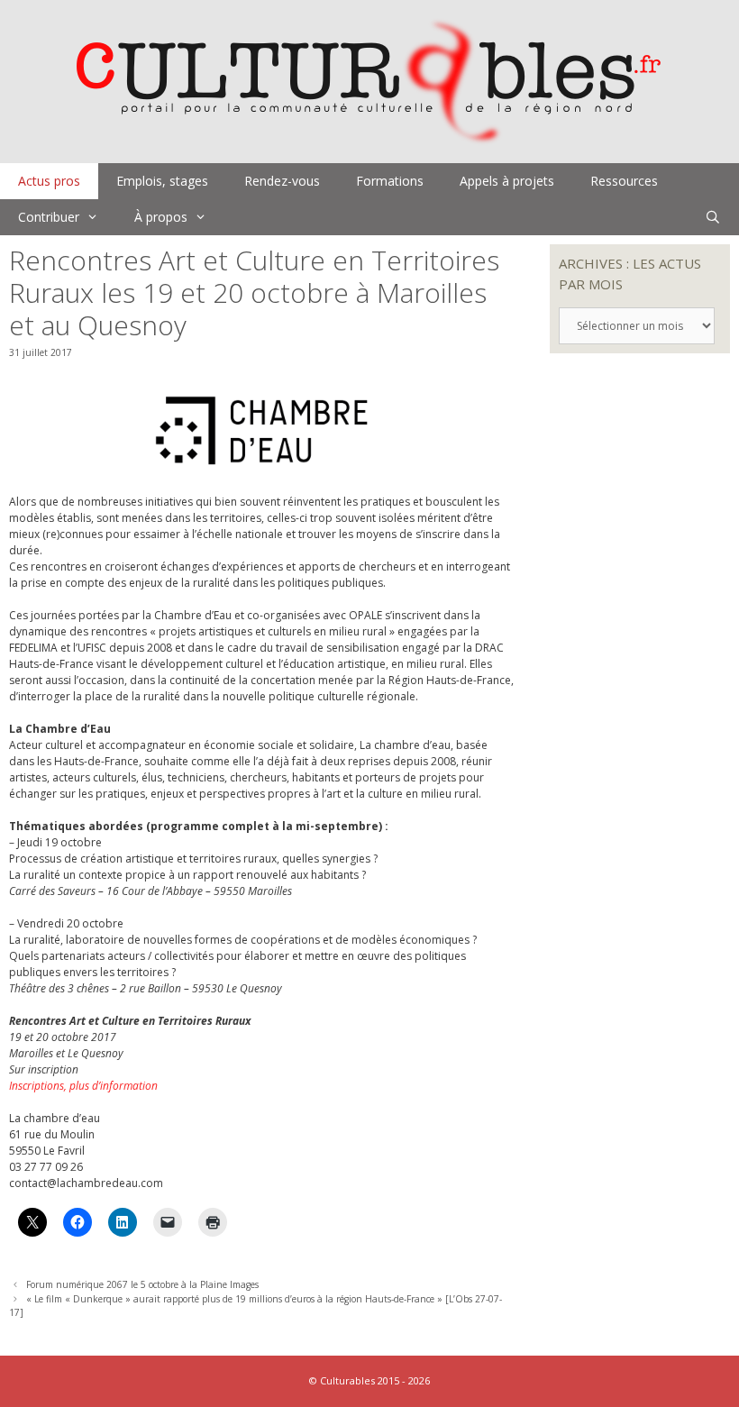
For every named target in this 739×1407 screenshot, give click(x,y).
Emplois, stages (162, 180)
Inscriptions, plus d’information (83, 1085)
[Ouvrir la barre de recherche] (713, 217)
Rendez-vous (282, 180)
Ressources (624, 180)
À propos (160, 216)
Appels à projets (507, 180)
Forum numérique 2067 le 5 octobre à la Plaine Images (142, 1284)
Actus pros (49, 180)
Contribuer (48, 216)
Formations (390, 180)
